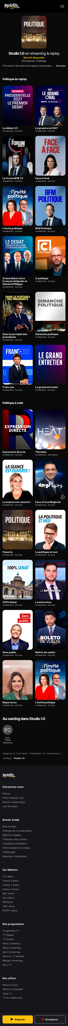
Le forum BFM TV (13, 178)
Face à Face (42, 178)
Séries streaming (12, 947)
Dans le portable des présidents (15, 335)
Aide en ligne (9, 826)
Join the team (10, 806)
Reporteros (10, 702)
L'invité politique (12, 228)
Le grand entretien (46, 387)
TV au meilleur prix (12, 997)
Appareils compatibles (15, 856)
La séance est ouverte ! (17, 502)
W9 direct (8, 902)
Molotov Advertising (14, 802)
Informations (28, 61)
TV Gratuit (8, 939)
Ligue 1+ (7, 993)
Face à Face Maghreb (48, 502)
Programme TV (11, 930)
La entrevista (43, 602)
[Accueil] (12, 6)
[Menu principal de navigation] (62, 6)
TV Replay (8, 934)
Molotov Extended (13, 989)
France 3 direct (11, 884)
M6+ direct (8, 893)
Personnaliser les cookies (16, 847)
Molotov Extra (10, 984)
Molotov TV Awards (13, 956)
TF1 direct (8, 876)
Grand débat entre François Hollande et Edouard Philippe (15, 281)
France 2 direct (11, 880)
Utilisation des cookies (15, 839)
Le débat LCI (10, 128)
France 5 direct (11, 889)
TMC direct (9, 906)
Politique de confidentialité (17, 830)
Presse (6, 793)
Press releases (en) (13, 797)
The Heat (40, 452)
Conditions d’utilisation (15, 843)
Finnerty (8, 552)
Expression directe (14, 452)
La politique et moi (46, 552)
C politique (41, 278)
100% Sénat (10, 602)
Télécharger (9, 852)
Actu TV (7, 964)
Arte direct (8, 897)
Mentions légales (12, 835)
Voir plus (60, 65)
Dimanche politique (46, 334)
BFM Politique (43, 228)
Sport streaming (11, 951)
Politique (41, 61)
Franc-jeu (8, 387)
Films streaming (11, 943)
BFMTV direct (10, 910)
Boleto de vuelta (45, 652)
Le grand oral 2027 (46, 128)
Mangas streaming (13, 960)
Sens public (9, 652)
